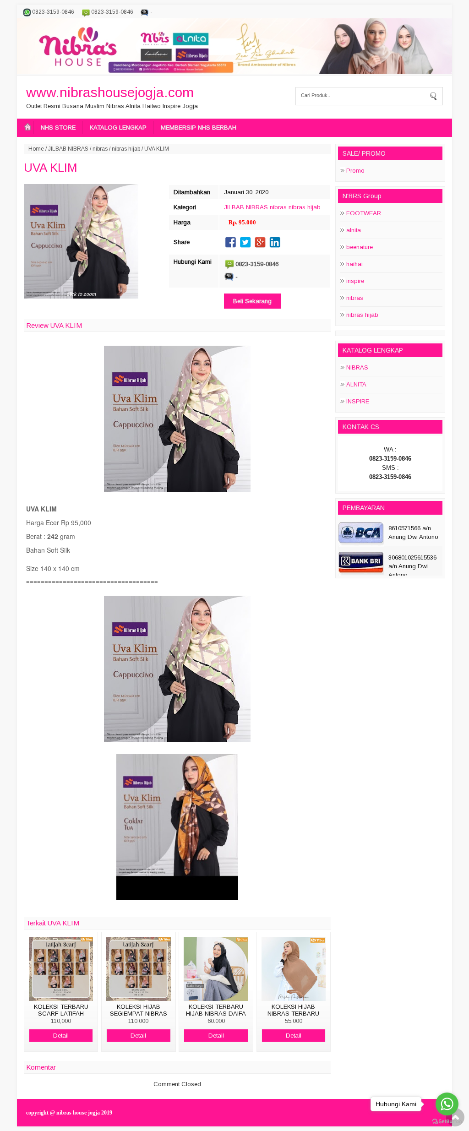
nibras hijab (126, 149)
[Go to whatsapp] (447, 1104)
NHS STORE (58, 127)
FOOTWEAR (363, 213)
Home (36, 149)
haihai (354, 264)
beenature (359, 247)
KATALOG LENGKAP (118, 127)
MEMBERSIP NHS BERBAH (198, 127)
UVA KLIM (50, 167)
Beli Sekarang (252, 301)
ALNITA (356, 384)
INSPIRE (357, 401)
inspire (355, 280)
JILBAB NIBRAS (68, 149)
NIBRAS (357, 367)
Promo (355, 170)
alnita (353, 230)
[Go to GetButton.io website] (447, 1122)
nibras (100, 149)
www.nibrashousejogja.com (110, 92)
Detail (61, 1035)
